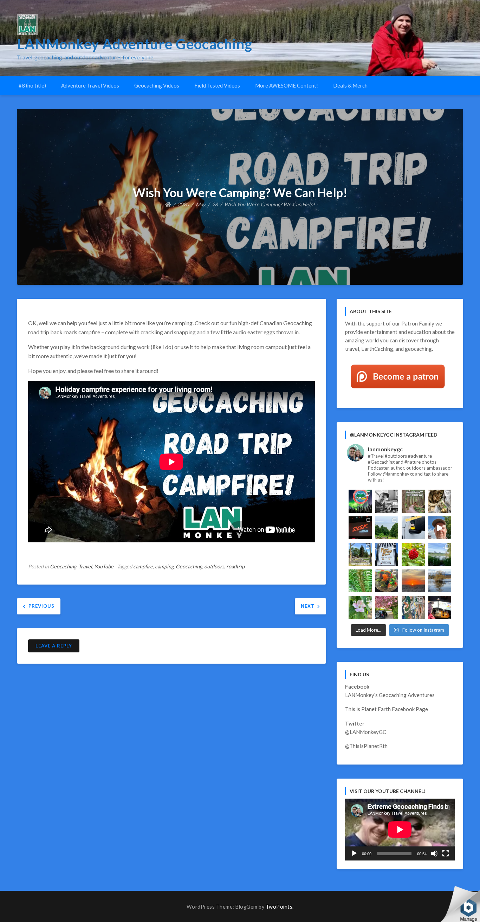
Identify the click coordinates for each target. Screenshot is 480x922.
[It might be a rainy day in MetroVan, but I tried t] (413, 528)
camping (164, 566)
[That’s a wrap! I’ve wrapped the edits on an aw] (386, 501)
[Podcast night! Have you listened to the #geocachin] (440, 607)
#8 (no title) (32, 85)
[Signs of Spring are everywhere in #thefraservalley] (360, 607)
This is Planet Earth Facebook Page (386, 709)
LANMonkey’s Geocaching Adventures (390, 695)
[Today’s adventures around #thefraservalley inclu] (386, 554)
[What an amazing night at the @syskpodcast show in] (360, 528)
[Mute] (434, 853)
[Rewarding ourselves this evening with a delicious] (386, 581)
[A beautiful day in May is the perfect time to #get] (360, 554)
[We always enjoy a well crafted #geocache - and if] (413, 607)
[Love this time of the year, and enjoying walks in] (360, 581)
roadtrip (235, 566)
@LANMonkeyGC (365, 732)
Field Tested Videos (217, 85)
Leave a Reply (53, 646)
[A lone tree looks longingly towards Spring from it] (440, 581)
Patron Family (417, 323)
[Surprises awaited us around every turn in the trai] (440, 554)
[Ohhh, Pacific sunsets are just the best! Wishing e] (413, 581)
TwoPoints (279, 907)
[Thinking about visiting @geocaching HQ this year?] (440, 528)
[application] (400, 829)
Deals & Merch (350, 85)
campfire (143, 566)
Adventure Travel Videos (90, 85)
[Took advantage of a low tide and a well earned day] (386, 528)
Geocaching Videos (156, 85)
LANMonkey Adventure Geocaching (134, 44)
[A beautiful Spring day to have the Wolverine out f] (386, 607)
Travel (85, 566)
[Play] (354, 853)
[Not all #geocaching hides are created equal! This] (413, 501)
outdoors (214, 566)
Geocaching (63, 566)
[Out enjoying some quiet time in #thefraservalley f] (413, 554)
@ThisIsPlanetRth (366, 746)
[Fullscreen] (445, 853)
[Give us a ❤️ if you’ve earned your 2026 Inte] (360, 501)
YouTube (103, 566)
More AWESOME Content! (286, 85)
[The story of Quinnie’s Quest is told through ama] (440, 501)
